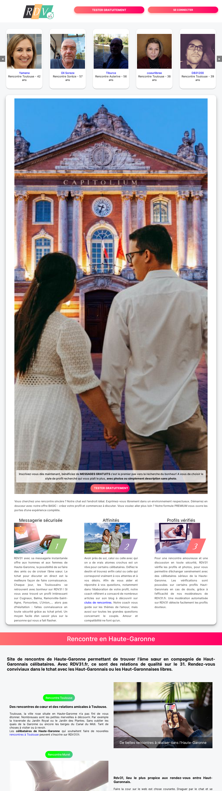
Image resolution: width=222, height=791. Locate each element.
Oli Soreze (67, 73)
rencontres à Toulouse (24, 734)
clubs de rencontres (98, 602)
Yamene (24, 73)
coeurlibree (154, 73)
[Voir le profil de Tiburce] (111, 49)
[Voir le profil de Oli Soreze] (67, 49)
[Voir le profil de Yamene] (24, 49)
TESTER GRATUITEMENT (109, 10)
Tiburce (111, 73)
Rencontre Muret (59, 754)
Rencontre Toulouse (59, 698)
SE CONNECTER (183, 9)
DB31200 (198, 73)
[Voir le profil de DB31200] (198, 49)
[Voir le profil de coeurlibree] (154, 49)
